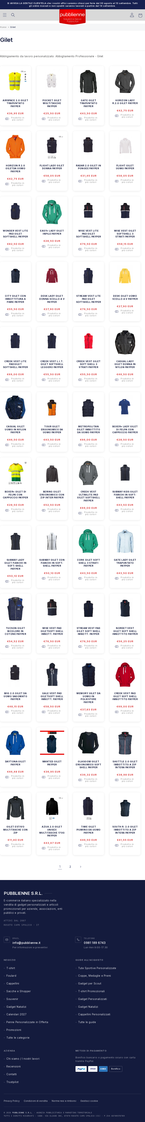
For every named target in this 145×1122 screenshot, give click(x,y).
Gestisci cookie (89, 1100)
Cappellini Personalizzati (94, 1014)
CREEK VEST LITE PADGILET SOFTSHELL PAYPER (15, 364)
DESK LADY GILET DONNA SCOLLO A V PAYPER (52, 298)
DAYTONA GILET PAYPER (15, 763)
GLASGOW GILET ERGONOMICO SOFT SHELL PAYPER (88, 764)
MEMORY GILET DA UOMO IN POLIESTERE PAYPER (88, 698)
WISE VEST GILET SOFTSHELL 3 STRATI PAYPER (125, 233)
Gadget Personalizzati (92, 999)
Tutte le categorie (18, 1037)
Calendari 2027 (16, 1014)
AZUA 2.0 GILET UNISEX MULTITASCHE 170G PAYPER (52, 831)
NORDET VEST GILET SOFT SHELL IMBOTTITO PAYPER (125, 631)
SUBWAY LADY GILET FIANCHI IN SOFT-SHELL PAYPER (15, 564)
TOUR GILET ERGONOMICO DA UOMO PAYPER (52, 429)
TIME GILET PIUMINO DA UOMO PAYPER (88, 829)
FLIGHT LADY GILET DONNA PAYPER (52, 167)
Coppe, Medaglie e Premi (94, 975)
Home (3, 27)
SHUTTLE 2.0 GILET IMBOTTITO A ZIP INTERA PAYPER (125, 764)
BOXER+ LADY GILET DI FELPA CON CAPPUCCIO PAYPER (125, 429)
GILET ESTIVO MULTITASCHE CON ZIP (15, 829)
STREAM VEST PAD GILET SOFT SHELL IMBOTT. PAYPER (88, 631)
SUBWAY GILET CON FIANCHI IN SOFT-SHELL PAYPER (52, 562)
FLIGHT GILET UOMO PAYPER (125, 167)
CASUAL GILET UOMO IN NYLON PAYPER (15, 429)
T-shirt (10, 968)
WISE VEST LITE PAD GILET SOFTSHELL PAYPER (88, 233)
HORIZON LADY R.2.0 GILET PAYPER (125, 102)
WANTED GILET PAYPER (52, 763)
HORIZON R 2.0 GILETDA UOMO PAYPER (15, 168)
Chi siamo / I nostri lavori (22, 1058)
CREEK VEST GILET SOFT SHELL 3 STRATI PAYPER (88, 364)
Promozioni (13, 1029)
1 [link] (60, 866)
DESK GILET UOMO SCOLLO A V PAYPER (125, 297)
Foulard (11, 975)
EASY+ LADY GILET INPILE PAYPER (52, 232)
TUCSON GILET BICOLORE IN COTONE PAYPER (15, 631)
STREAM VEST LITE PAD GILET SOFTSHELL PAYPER (88, 298)
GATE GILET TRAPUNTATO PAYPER (88, 103)
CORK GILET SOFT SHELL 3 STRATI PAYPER (88, 562)
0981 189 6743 (95, 943)
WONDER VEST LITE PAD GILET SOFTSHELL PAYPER (15, 233)
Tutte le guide (87, 1022)
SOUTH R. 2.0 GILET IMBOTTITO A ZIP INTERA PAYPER (125, 829)
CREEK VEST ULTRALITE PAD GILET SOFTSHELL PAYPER (88, 496)
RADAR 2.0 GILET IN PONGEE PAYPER (88, 167)
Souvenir (12, 999)
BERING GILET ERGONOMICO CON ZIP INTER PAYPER (52, 494)
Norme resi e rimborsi (64, 1100)
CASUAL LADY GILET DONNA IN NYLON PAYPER (125, 364)
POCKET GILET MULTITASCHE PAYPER (51, 103)
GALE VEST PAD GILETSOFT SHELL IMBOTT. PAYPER (52, 696)
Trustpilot (12, 1082)
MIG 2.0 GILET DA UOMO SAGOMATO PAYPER (15, 696)
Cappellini (12, 983)
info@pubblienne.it (26, 943)
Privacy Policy (12, 1100)
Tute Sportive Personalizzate (97, 968)
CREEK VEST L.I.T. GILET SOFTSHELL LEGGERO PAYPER (51, 364)
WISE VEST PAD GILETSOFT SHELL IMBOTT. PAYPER (52, 631)
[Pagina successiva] (80, 867)
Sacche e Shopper (18, 991)
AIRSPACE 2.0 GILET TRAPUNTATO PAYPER (15, 103)
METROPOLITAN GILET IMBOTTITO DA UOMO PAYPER (88, 429)
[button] (5, 15)
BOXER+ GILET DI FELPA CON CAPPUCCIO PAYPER (15, 494)
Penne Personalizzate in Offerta (27, 1022)
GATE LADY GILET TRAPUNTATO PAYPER (125, 562)
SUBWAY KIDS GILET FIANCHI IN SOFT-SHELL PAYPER (125, 494)
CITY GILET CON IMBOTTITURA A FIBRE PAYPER (15, 298)
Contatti (11, 1074)
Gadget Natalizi (16, 1006)
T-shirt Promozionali (91, 991)
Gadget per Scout (89, 983)
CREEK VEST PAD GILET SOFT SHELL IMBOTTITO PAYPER (125, 696)
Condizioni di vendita (36, 1100)
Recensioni (13, 1066)
